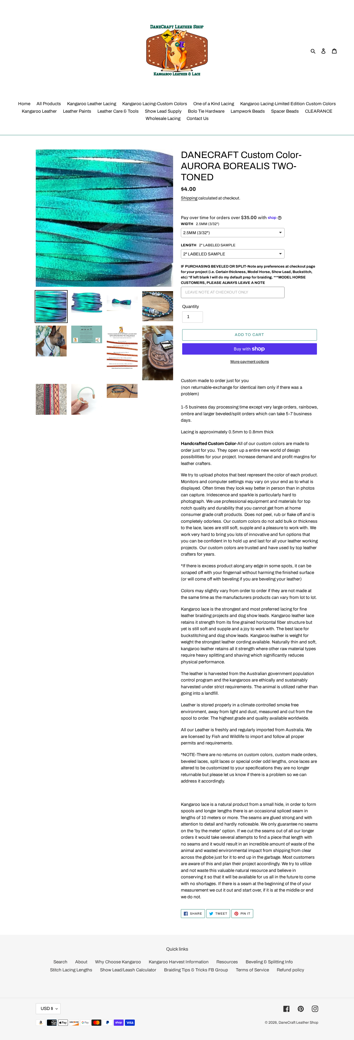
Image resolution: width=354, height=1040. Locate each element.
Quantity (190, 306)
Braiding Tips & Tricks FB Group (196, 969)
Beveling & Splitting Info (269, 961)
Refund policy (290, 969)
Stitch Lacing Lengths (71, 969)
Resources (227, 961)
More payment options (249, 362)
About (81, 961)
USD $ (47, 1008)
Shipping (189, 198)
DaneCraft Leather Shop (298, 1022)
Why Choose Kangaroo (118, 961)
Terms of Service (252, 969)
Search (60, 961)
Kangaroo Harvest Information (179, 961)
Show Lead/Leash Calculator (128, 969)
